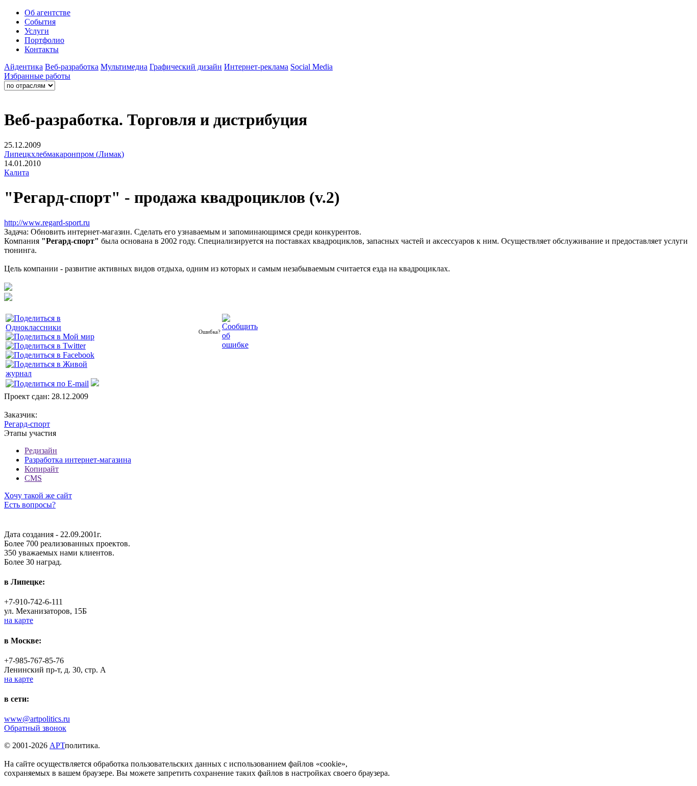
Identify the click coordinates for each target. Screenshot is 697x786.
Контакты (41, 49)
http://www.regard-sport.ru (47, 222)
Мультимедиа (124, 66)
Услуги (36, 31)
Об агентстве (47, 12)
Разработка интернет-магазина (77, 459)
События (40, 21)
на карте (18, 620)
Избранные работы (37, 76)
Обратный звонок (35, 728)
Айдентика (23, 66)
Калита (16, 172)
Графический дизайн (186, 66)
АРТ (57, 745)
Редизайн (40, 450)
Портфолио (44, 40)
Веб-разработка (71, 66)
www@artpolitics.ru (37, 718)
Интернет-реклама (256, 66)
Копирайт (41, 469)
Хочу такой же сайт (38, 495)
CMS (33, 478)
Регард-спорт (27, 424)
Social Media (311, 66)
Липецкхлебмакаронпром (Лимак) (64, 154)
